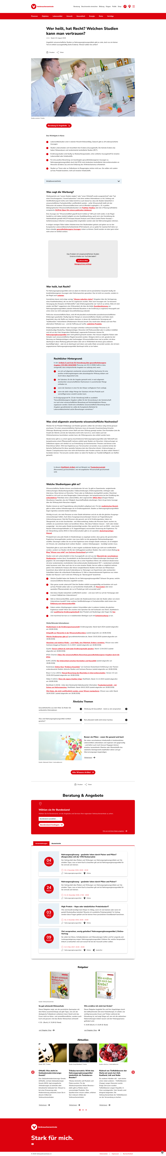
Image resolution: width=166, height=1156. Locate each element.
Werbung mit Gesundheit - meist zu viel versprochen (102, 709)
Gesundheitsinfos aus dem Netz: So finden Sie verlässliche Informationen (55, 709)
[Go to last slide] (33, 1072)
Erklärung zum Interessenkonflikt (62, 604)
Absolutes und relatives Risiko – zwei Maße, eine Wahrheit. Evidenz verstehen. (75, 643)
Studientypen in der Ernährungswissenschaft (63, 627)
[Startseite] (42, 6)
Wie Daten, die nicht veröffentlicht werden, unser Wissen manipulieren (72, 691)
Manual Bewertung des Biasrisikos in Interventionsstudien (83, 673)
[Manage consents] (162, 1152)
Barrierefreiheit (128, 1154)
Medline (92, 208)
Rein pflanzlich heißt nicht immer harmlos (98, 720)
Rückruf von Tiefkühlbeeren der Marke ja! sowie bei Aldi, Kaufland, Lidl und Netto (113, 1072)
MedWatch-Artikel (68, 467)
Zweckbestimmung (101, 306)
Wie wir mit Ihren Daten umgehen (113, 831)
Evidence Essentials (72, 667)
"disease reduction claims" (83, 299)
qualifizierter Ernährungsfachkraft (66, 612)
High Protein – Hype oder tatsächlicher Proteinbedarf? (85, 906)
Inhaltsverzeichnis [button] (53, 181)
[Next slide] (133, 1072)
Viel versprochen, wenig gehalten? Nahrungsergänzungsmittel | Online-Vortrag (92, 932)
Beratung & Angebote (57, 125)
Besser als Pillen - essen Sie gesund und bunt (104, 737)
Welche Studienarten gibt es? (57, 637)
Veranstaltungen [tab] (41, 843)
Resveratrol (100, 587)
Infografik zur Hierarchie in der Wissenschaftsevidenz (66, 633)
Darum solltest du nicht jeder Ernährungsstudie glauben (73, 649)
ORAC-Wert (97, 498)
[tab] (79, 1109)
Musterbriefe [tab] (56, 843)
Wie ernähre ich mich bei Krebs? (98, 1006)
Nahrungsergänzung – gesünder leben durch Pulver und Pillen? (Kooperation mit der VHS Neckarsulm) (88, 855)
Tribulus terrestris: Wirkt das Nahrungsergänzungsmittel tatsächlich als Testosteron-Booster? (81, 1074)
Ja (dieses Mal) (82, 260)
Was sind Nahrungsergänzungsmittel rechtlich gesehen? (55, 720)
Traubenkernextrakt (98, 467)
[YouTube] (32, 1144)
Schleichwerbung (101, 616)
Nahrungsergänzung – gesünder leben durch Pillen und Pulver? (88, 881)
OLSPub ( (73, 210)
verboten (60, 295)
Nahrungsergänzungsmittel (56, 335)
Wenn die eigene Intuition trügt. (70, 679)
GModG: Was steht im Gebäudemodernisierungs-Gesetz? (50, 1072)
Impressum (115, 1154)
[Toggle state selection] (129, 6)
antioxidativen (51, 498)
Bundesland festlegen (49, 825)
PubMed (85, 208)
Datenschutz (104, 1154)
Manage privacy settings (83, 264)
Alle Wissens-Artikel (81, 772)
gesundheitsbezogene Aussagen (69, 229)
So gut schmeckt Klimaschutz (51, 1006)
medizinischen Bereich (110, 506)
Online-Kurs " (60, 667)
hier (113, 612)
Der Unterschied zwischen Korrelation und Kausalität (76, 661)
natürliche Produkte (94, 324)
